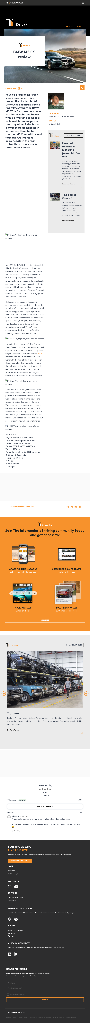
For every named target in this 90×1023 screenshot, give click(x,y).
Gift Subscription (14, 874)
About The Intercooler (16, 930)
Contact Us (12, 900)
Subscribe (45, 620)
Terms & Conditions (30, 1017)
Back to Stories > (74, 507)
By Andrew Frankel (69, 184)
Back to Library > (74, 27)
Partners (11, 936)
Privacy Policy (20, 994)
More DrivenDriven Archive (22, 507)
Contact (8, 1017)
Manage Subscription (15, 897)
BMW (40, 353)
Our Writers (12, 933)
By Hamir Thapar (68, 221)
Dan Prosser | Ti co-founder (61, 116)
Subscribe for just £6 (20, 861)
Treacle (73, 1017)
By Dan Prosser (14, 730)
